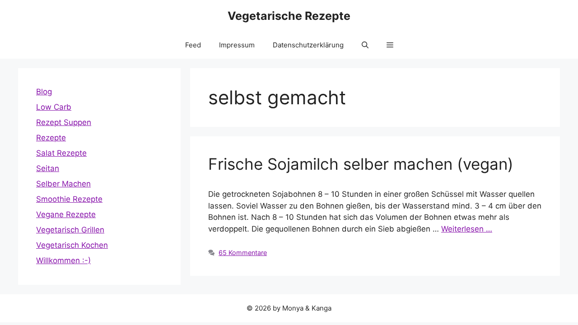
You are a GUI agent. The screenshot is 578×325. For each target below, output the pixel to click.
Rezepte (51, 137)
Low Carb (53, 106)
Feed (193, 45)
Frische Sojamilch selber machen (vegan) (360, 163)
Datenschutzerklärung (308, 45)
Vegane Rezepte (66, 214)
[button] (365, 45)
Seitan (47, 168)
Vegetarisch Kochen (72, 245)
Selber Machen (63, 183)
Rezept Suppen (63, 122)
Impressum (237, 45)
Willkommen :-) (63, 260)
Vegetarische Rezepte (289, 16)
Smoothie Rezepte (69, 199)
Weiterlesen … (466, 228)
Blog (44, 91)
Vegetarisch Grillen (70, 229)
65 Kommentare (243, 252)
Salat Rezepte (61, 153)
